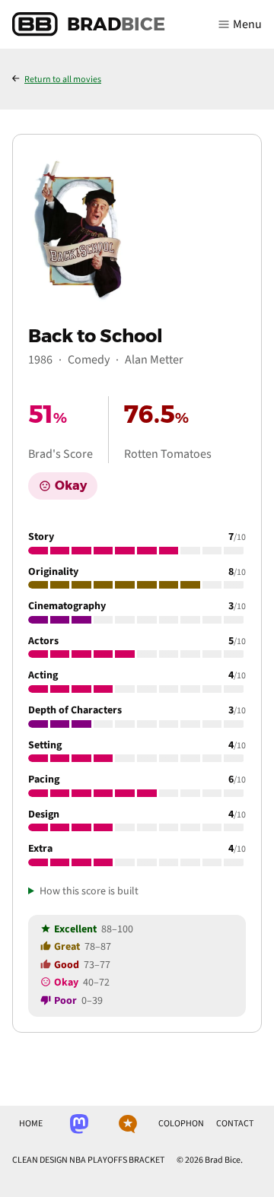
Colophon (181, 1123)
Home (31, 1123)
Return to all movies (62, 79)
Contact (234, 1123)
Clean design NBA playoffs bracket (88, 1160)
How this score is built (89, 891)
